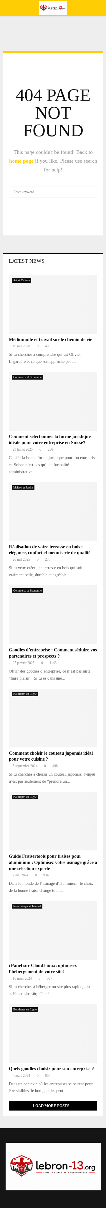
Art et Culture (21, 280)
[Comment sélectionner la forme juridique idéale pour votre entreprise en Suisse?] (53, 401)
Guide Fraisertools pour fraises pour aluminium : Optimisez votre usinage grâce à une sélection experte (53, 862)
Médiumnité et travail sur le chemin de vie (50, 339)
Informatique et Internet (27, 906)
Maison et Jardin (23, 487)
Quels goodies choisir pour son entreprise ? (51, 1068)
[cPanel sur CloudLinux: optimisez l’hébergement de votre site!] (53, 930)
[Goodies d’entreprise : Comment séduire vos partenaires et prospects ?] (53, 614)
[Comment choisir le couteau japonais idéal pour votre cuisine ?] (53, 718)
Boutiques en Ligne (25, 693)
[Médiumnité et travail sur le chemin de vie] (53, 304)
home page (21, 161)
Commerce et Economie (27, 377)
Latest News (26, 261)
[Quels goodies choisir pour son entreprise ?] (53, 1033)
